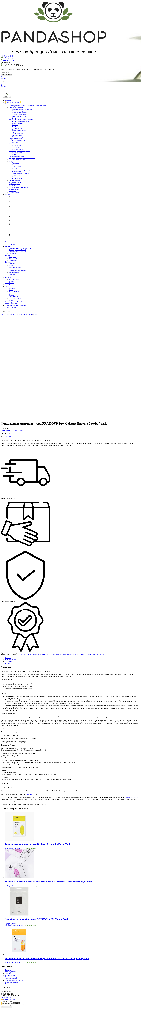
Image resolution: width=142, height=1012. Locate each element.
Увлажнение (13, 144)
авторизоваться (31, 794)
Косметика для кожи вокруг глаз (19, 151)
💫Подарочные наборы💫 (13, 102)
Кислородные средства (20, 112)
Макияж (7, 246)
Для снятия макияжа (19, 114)
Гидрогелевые (17, 165)
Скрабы (14, 126)
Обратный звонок (7, 74)
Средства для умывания (16, 107)
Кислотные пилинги (19, 130)
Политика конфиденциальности (15, 977)
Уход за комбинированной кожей (15, 305)
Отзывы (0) (8, 661)
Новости (11, 295)
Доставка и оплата (11, 659)
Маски (11, 161)
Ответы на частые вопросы (14, 980)
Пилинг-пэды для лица (20, 137)
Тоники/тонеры (17, 133)
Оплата (11, 290)
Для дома (8, 277)
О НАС (7, 286)
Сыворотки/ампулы (18, 140)
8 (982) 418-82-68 (8, 56)
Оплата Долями (14, 291)
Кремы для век (17, 152)
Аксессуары (12, 191)
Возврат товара (14, 297)
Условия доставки (10, 972)
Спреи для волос (14, 269)
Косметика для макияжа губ (18, 251)
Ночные (15, 168)
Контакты (8, 970)
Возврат (7, 663)
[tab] (73, 658)
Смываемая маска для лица (21, 170)
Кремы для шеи (17, 149)
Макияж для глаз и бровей (17, 250)
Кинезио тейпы (14, 192)
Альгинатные (16, 166)
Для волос (8, 262)
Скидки (7, 284)
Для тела (7, 255)
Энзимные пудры (18, 128)
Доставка (12, 288)
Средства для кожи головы (17, 271)
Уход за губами (13, 185)
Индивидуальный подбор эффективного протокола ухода (27, 106)
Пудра (14, 118)
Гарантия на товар (15, 298)
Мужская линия (14, 189)
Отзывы (11, 300)
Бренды (7, 194)
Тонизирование (14, 132)
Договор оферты (10, 984)
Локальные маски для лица (21, 173)
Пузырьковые (16, 177)
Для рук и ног (13, 260)
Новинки (8, 100)
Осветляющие (17, 178)
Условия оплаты (10, 973)
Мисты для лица (17, 135)
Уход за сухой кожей (11, 307)
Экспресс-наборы (14, 180)
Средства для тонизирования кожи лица (22, 158)
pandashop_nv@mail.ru (10, 58)
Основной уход (10, 104)
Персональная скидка (12, 982)
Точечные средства (15, 182)
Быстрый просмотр (31, 848)
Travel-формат (9, 283)
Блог (10, 293)
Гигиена (11, 281)
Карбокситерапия (14, 184)
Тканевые (15, 163)
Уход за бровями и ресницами (18, 187)
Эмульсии (15, 147)
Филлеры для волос (15, 267)
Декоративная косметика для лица (20, 248)
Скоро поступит (17, 848)
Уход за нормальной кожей (13, 302)
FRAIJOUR (9, 437)
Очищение (12, 257)
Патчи (14, 154)
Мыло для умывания (19, 116)
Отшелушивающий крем (20, 121)
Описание (8, 658)
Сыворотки (12, 274)
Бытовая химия (14, 279)
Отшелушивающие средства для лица (21, 119)
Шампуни (12, 264)
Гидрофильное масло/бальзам (22, 109)
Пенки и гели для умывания (21, 111)
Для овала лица (17, 175)
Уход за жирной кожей (12, 303)
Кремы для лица (17, 145)
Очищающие (16, 172)
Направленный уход (15, 139)
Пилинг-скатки (17, 123)
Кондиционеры (14, 272)
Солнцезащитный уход (16, 156)
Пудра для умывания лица (17, 159)
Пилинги (15, 125)
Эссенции (15, 142)
